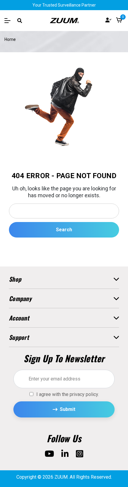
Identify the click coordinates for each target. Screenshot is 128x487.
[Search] (19, 20)
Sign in (108, 21)
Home (10, 39)
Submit (67, 409)
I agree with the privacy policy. (67, 394)
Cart (119, 21)
